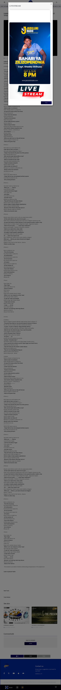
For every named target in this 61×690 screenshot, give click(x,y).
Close (46, 102)
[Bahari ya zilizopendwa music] (29, 53)
